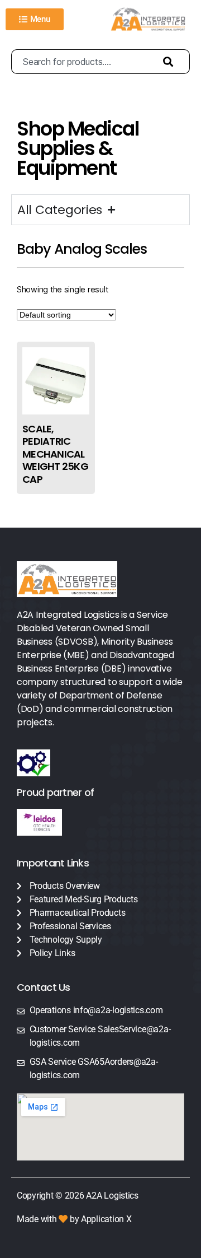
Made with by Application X (74, 1219)
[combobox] (81, 61)
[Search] (171, 61)
